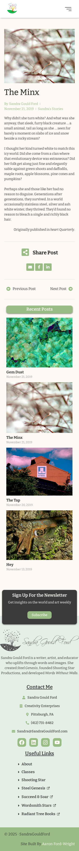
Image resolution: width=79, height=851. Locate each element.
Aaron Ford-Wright (58, 844)
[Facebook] (21, 742)
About (26, 764)
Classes (28, 772)
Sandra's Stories (50, 109)
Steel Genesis (33, 788)
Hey (9, 564)
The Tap (13, 500)
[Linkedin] (33, 742)
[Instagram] (45, 742)
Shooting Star (33, 780)
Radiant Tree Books (38, 814)
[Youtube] (57, 742)
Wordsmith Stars (36, 805)
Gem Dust (15, 372)
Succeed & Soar (34, 797)
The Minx (14, 437)
